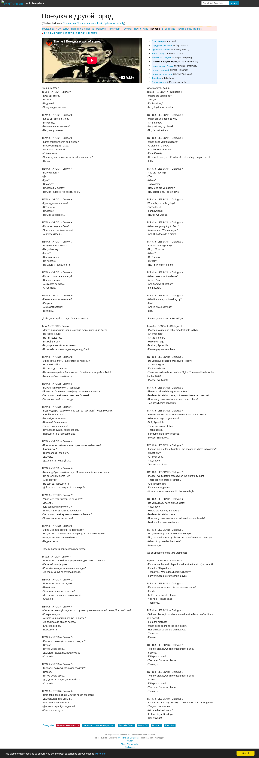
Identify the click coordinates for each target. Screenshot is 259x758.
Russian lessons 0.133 (68, 725)
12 (69, 33)
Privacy (130, 740)
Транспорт (115, 28)
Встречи (197, 28)
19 (92, 33)
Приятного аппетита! (82, 28)
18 (89, 33)
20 (95, 33)
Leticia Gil (142, 725)
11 (66, 33)
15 (79, 33)
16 (82, 33)
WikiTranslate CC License (129, 737)
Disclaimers (129, 747)
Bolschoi (156, 725)
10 (62, 33)
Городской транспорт (162, 45)
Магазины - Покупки (161, 57)
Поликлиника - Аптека (162, 65)
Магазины (101, 28)
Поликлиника (184, 28)
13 (72, 33)
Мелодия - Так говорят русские (98, 725)
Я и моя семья (61, 28)
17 (85, 33)
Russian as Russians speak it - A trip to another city (93, 23)
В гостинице (168, 28)
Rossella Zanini (126, 725)
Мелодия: (47, 28)
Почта (137, 28)
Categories (48, 725)
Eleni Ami (169, 725)
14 (75, 33)
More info (100, 753)
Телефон (127, 28)
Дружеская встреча (161, 49)
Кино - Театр (158, 53)
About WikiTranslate (129, 743)
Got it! (245, 753)
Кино (145, 28)
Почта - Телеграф (160, 69)
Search (234, 3)
